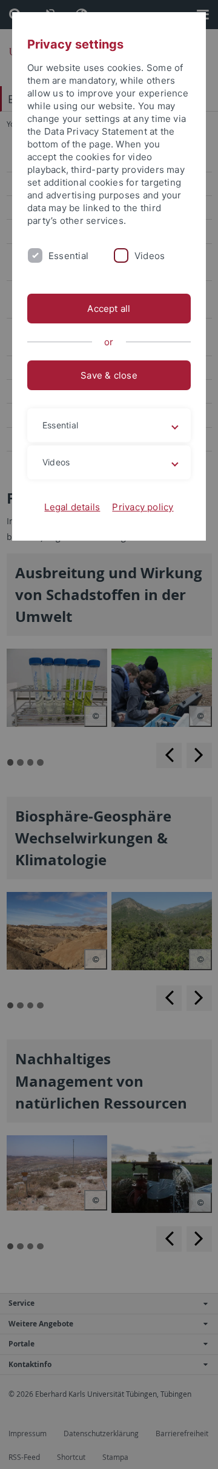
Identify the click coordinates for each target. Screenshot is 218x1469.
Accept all (108, 308)
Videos (149, 256)
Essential (68, 256)
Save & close (109, 375)
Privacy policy (142, 507)
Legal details (72, 507)
